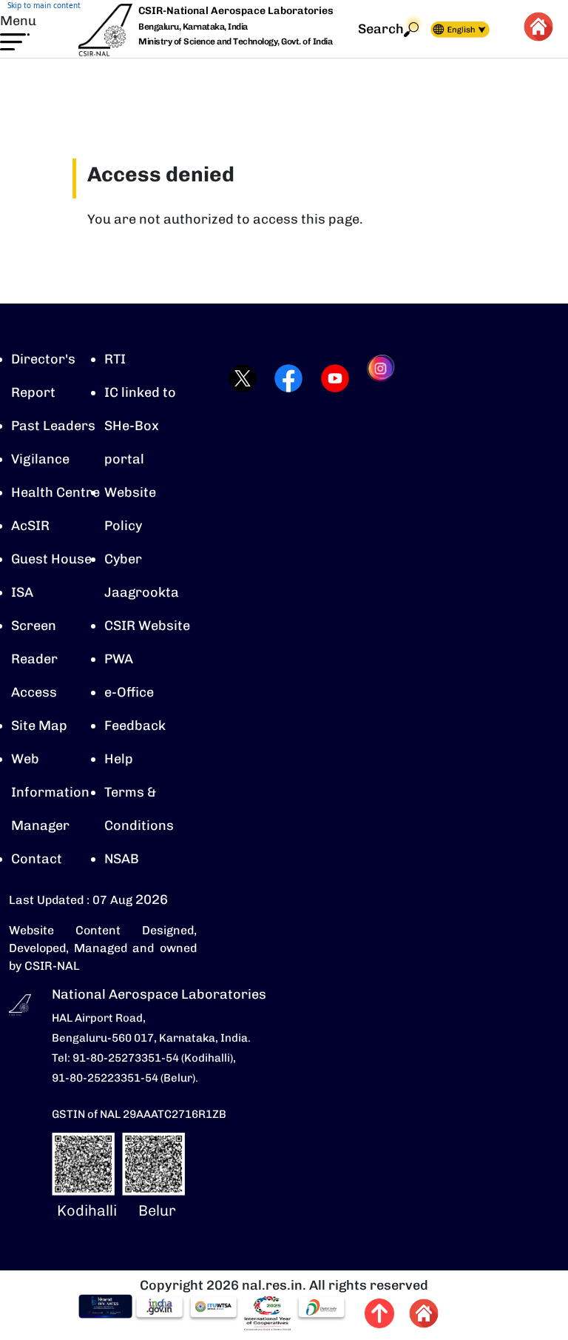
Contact (36, 859)
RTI (115, 359)
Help (118, 759)
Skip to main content (44, 5)
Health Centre (55, 492)
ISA (22, 592)
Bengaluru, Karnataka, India (193, 27)
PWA (118, 659)
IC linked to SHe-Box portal (140, 425)
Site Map (39, 725)
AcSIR (30, 525)
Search (381, 29)
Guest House (51, 559)
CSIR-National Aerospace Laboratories (236, 10)
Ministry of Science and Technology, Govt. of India (235, 41)
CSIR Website (147, 625)
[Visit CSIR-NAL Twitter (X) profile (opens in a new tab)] (237, 378)
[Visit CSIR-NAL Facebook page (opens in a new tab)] (283, 378)
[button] (18, 31)
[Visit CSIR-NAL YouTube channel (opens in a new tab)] (330, 378)
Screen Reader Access (34, 658)
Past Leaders (53, 426)
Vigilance (40, 459)
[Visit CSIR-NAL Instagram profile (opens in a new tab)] (377, 378)
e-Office (129, 692)
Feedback (135, 725)
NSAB (121, 859)
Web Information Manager (50, 792)
